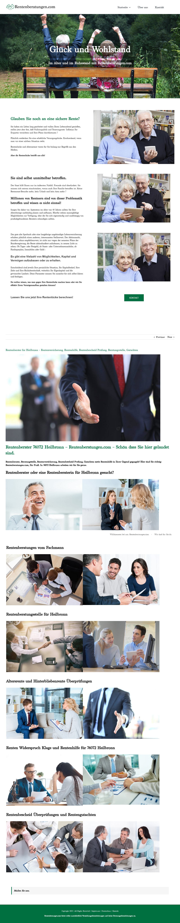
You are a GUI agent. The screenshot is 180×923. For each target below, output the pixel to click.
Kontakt (115, 911)
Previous (160, 337)
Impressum (96, 911)
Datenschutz (106, 911)
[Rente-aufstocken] (133, 229)
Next (169, 337)
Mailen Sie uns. (21, 890)
